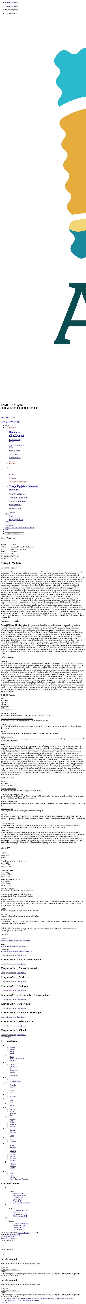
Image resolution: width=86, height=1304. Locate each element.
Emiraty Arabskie (15, 1081)
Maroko (12, 1122)
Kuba (11, 1115)
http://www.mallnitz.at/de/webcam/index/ (14, 946)
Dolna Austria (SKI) (20, 1193)
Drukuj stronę (21, 955)
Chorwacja (13, 1066)
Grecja (12, 1091)
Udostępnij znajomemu (8, 955)
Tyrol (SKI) (17, 1201)
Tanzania (13, 1166)
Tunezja (12, 1168)
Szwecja (12, 1160)
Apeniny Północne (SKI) (21, 1223)
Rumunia (13, 1147)
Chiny (12, 1064)
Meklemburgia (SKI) (20, 1216)
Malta (11, 1121)
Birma (12, 1057)
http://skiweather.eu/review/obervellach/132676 (16, 951)
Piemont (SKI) (18, 1229)
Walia (11, 1173)
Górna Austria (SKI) (20, 1195)
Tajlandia (13, 1164)
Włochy (12, 1177)
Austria (12, 1053)
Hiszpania (13, 1096)
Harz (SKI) (17, 1212)
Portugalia (13, 1141)
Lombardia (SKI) (19, 1227)
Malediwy (13, 1119)
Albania (12, 1047)
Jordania (12, 1106)
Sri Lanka (13, 1154)
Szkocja (12, 1156)
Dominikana (14, 1075)
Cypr (11, 1068)
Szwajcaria (13, 1158)
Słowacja (13, 1151)
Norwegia (13, 1132)
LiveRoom (4, 1302)
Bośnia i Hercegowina (17, 1059)
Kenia (12, 1111)
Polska (12, 1139)
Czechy (12, 1072)
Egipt (11, 1079)
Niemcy (12, 1130)
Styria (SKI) (17, 1199)
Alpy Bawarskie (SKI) (20, 1210)
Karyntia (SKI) (18, 1197)
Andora (12, 1049)
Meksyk (12, 1126)
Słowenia (13, 1153)
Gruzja (12, 1092)
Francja (12, 1087)
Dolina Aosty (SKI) (19, 1225)
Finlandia (13, 1085)
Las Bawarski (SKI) (20, 1214)
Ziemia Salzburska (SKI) (21, 1203)
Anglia (12, 1051)
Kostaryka (13, 1113)
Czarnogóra (13, 1070)
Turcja (12, 1169)
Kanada (12, 1109)
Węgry (12, 1175)
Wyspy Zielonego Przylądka (19, 1179)
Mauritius (13, 1124)
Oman (12, 1136)
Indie (11, 1100)
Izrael (11, 1102)
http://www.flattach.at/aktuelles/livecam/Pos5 (16, 941)
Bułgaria (12, 1060)
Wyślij (3, 1271)
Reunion (12, 1145)
